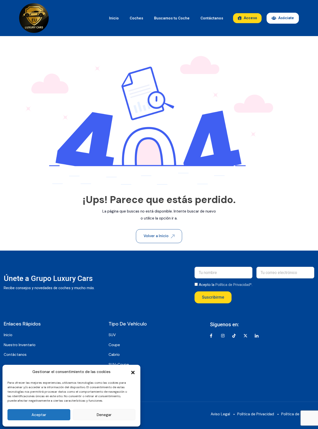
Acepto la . (225, 284)
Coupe (114, 344)
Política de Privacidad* (233, 284)
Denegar (104, 414)
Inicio (114, 18)
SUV (112, 334)
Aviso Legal (220, 414)
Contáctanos (211, 18)
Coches (136, 18)
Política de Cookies (297, 414)
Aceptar (39, 414)
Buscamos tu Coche (172, 18)
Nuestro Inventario (20, 344)
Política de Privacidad (255, 414)
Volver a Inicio (156, 235)
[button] (132, 372)
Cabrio (114, 354)
